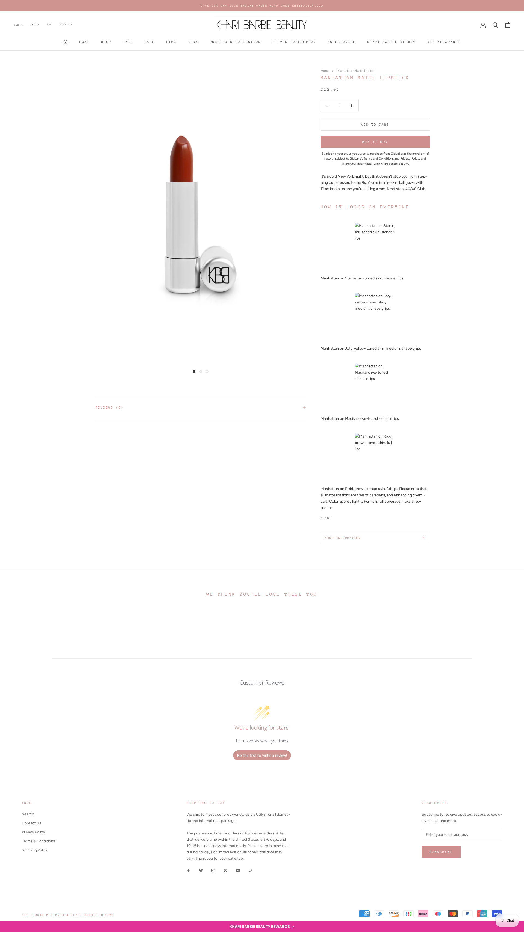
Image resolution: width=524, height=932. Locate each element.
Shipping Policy (35, 850)
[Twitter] (344, 517)
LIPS (171, 42)
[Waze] (250, 870)
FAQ (49, 24)
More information (343, 538)
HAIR (128, 42)
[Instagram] (213, 870)
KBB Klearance (444, 42)
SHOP (106, 42)
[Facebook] (337, 517)
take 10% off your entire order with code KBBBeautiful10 (262, 5)
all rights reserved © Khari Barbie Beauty (68, 915)
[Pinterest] (351, 517)
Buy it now (375, 142)
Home (84, 42)
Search (28, 814)
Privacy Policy (33, 832)
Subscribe (441, 852)
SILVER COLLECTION (294, 42)
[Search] (495, 25)
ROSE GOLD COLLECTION (235, 42)
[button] (262, 926)
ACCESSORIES (342, 42)
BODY (193, 42)
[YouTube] (238, 870)
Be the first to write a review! (262, 755)
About (35, 24)
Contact (66, 24)
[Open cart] (507, 25)
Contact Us (31, 823)
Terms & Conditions (38, 841)
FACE (150, 42)
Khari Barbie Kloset (391, 42)
